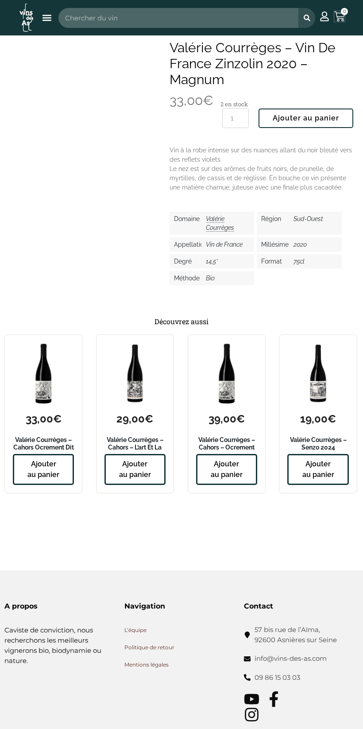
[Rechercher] (306, 18)
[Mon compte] (324, 16)
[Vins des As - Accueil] (26, 17)
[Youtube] (251, 699)
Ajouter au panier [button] (43, 469)
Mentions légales (146, 664)
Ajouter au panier (306, 118)
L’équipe (135, 630)
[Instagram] (251, 714)
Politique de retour (149, 647)
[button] (46, 18)
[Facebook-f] (274, 699)
